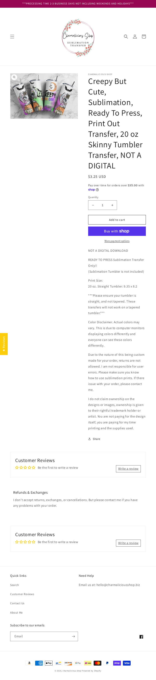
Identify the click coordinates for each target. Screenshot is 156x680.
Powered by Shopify (91, 670)
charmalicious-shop (72, 670)
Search (14, 585)
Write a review (128, 468)
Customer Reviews (22, 594)
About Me (16, 612)
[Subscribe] (73, 636)
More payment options (117, 240)
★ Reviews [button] (4, 343)
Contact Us (17, 603)
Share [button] (96, 439)
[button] (12, 36)
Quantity (93, 197)
